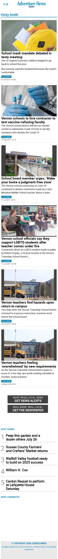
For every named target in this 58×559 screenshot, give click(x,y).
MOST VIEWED (7, 429)
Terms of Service (25, 546)
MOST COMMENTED (10, 497)
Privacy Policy (39, 546)
